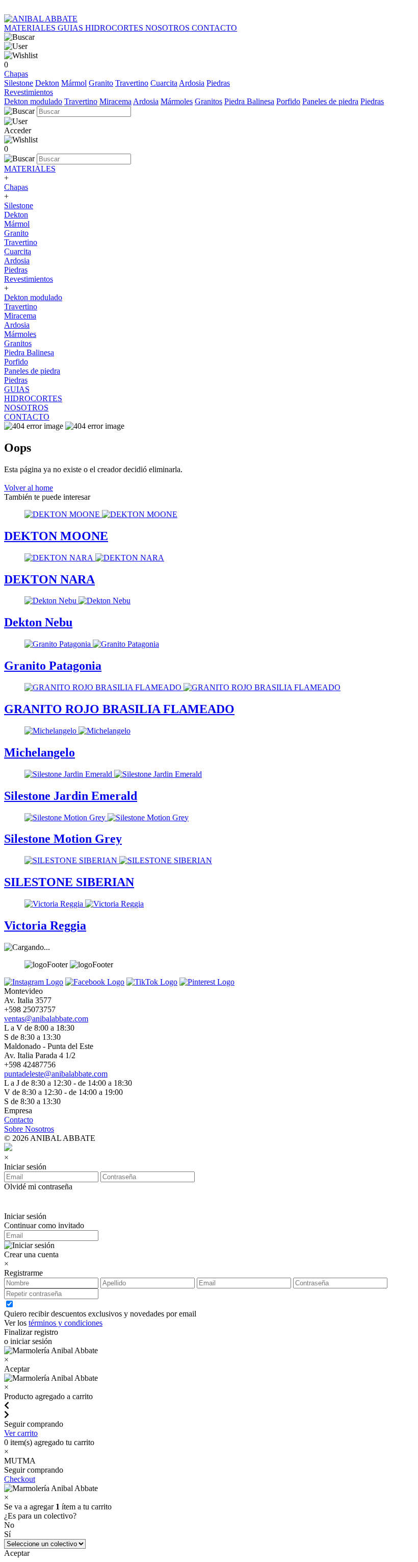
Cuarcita (163, 83)
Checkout (19, 1479)
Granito (101, 83)
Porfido (288, 101)
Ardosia (191, 83)
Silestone (18, 83)
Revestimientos (28, 92)
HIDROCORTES (115, 27)
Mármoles (177, 101)
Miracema (115, 101)
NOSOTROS (168, 27)
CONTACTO (214, 27)
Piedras (218, 83)
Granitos (208, 101)
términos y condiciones (65, 1323)
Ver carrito (21, 1433)
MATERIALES (31, 27)
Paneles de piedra (330, 101)
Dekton (47, 83)
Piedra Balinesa (249, 101)
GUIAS (71, 27)
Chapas (16, 73)
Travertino (131, 83)
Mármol (74, 83)
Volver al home (28, 487)
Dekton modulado (33, 101)
